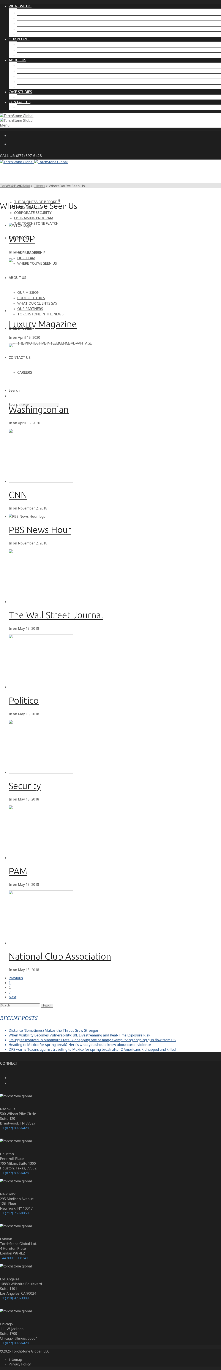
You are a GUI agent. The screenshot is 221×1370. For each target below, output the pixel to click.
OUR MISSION (28, 65)
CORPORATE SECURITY (36, 23)
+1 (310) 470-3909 (14, 1298)
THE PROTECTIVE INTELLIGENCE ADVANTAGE (54, 97)
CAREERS (24, 107)
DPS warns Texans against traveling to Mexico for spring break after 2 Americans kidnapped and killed (92, 1049)
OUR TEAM (26, 50)
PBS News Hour (40, 530)
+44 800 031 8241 (14, 1258)
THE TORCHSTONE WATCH (39, 34)
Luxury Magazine (43, 324)
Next (12, 997)
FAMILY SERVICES (31, 18)
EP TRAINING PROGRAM (36, 29)
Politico (24, 700)
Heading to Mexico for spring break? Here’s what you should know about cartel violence (80, 1044)
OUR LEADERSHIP (31, 44)
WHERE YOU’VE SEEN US (37, 55)
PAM (18, 871)
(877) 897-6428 (29, 155)
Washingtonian (39, 409)
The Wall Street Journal (56, 615)
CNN (18, 495)
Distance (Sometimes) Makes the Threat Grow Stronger (53, 1030)
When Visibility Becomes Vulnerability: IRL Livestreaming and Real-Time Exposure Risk (79, 1035)
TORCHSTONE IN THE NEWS (40, 87)
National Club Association (60, 956)
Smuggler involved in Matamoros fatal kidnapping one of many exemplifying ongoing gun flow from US (92, 1040)
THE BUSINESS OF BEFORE (40, 13)
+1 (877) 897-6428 (14, 1128)
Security (25, 786)
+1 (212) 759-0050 (14, 1213)
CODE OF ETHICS (31, 71)
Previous (16, 978)
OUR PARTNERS (30, 81)
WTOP (22, 239)
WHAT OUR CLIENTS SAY (37, 76)
